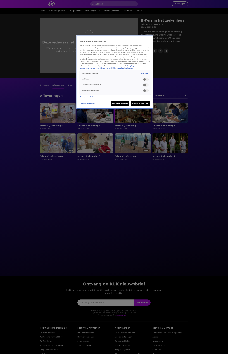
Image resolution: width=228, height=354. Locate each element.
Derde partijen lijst (86, 97)
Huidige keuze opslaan (120, 103)
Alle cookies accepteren (140, 103)
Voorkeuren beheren (88, 103)
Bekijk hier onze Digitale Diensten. (121, 68)
